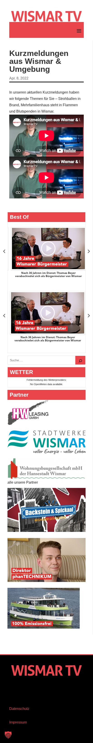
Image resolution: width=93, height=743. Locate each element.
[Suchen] (80, 360)
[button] (8, 735)
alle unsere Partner (22, 482)
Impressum (18, 722)
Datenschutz (19, 709)
